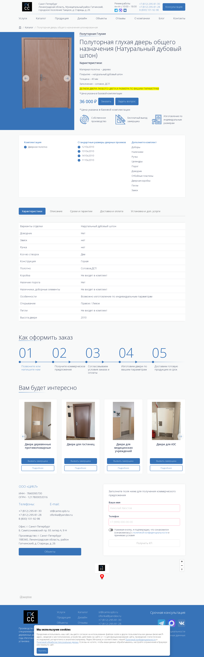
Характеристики (32, 211)
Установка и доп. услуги (145, 211)
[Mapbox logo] (26, 597)
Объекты (50, 551)
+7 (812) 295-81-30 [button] (30, 511)
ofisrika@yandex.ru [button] (61, 515)
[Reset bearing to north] (182, 569)
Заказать (106, 101)
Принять (42, 650)
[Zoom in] (182, 561)
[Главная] (20, 27)
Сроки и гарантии (81, 211)
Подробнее (37, 468)
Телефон (114, 516)
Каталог (41, 18)
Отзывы (120, 18)
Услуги (23, 18)
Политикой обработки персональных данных (58, 642)
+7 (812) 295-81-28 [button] (30, 515)
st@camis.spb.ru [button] (60, 511)
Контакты (179, 18)
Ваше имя (114, 502)
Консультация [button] (173, 6)
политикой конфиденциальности (150, 532)
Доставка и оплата (111, 211)
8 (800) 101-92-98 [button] (29, 519)
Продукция (62, 18)
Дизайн (82, 18)
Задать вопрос (127, 101)
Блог (161, 18)
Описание (56, 211)
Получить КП (144, 543)
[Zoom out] (182, 565)
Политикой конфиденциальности (140, 639)
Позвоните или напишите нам (31, 367)
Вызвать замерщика (38, 461)
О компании (142, 18)
